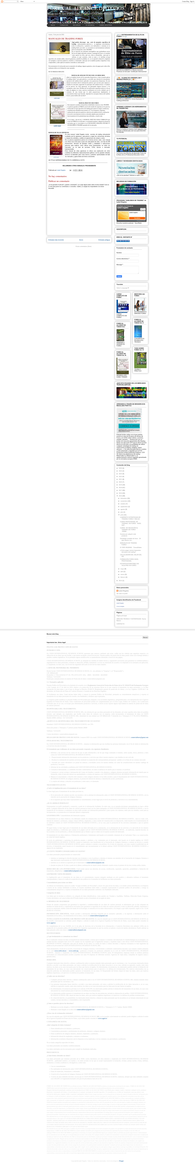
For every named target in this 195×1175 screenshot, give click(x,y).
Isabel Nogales (124, 591)
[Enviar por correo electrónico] (74, 170)
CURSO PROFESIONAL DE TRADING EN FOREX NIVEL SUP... (130, 523)
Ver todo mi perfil (121, 593)
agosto (122, 509)
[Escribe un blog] (76, 170)
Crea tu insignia (120, 606)
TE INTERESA (90, 25)
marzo (122, 574)
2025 (120, 468)
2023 (120, 474)
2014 (120, 580)
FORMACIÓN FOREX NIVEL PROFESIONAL (129, 560)
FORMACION (64, 25)
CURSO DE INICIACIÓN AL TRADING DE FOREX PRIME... (129, 529)
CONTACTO (120, 624)
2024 (120, 471)
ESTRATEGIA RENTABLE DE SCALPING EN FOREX (129, 564)
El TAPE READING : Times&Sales (131, 547)
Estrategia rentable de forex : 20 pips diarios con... (130, 539)
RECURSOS (76, 25)
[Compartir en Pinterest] (82, 170)
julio (121, 512)
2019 (120, 485)
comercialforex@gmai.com (139, 737)
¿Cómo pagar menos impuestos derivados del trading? (130, 551)
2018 (120, 487)
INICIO (53, 25)
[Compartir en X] (78, 170)
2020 (120, 482)
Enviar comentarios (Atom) (83, 246)
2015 (120, 496)
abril (122, 571)
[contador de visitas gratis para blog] (123, 241)
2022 (120, 476)
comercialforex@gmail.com (95, 862)
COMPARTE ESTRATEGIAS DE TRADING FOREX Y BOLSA (130, 518)
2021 (120, 479)
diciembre (123, 498)
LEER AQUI (57, 98)
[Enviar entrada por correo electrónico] (70, 170)
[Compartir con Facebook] (80, 170)
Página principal (121, 615)
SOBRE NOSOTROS (105, 25)
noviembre (124, 501)
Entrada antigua (104, 240)
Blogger (121, 1161)
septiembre (124, 506)
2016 (120, 493)
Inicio (81, 240)
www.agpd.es (102, 1018)
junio (122, 515)
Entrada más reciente (56, 240)
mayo (122, 569)
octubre (123, 504)
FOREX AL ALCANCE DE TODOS (85, 8)
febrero (123, 577)
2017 (120, 490)
